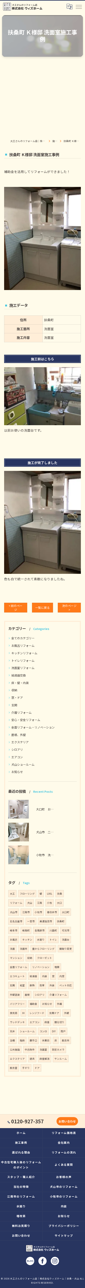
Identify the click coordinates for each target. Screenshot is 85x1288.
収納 (14, 690)
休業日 (46, 1040)
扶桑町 (60, 921)
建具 (32, 1058)
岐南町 (26, 930)
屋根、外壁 (18, 735)
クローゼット (44, 958)
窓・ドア (17, 697)
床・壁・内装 (20, 683)
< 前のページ (15, 608)
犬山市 (13, 912)
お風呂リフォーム (22, 645)
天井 (12, 1031)
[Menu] (78, 6)
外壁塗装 (15, 994)
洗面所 (23, 948)
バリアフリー (17, 1003)
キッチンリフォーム (24, 653)
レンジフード (37, 1013)
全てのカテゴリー (22, 638)
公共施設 (15, 1049)
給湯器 (33, 976)
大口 (59, 902)
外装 (52, 985)
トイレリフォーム (22, 660)
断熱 (32, 985)
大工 (12, 893)
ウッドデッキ (17, 1022)
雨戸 (63, 1031)
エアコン (17, 757)
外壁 (66, 1013)
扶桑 (59, 893)
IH (23, 1013)
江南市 (26, 912)
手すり (26, 1067)
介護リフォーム (21, 712)
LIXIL (49, 893)
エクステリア (20, 742)
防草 (42, 985)
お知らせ (17, 772)
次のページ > (69, 608)
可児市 (65, 930)
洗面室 (43, 1049)
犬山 (29, 902)
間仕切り (59, 1022)
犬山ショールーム (22, 764)
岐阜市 (13, 930)
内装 (44, 976)
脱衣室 (13, 1067)
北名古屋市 (16, 921)
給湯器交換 (18, 675)
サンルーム (60, 1058)
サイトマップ (64, 1235)
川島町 (53, 930)
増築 (56, 967)
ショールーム (27, 1031)
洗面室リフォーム (22, 668)
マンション (16, 958)
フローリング (27, 893)
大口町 (65, 912)
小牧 (49, 902)
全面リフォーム (18, 967)
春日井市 (52, 912)
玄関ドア (54, 1013)
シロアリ (17, 749)
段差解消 (45, 1058)
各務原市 (40, 930)
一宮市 (31, 921)
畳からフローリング (43, 948)
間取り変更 (65, 948)
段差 (47, 1022)
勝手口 (33, 1040)
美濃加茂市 (46, 921)
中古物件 (30, 1049)
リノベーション (41, 967)
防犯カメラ (58, 1049)
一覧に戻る (42, 607)
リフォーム (16, 902)
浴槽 (12, 1040)
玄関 (14, 705)
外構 (59, 1003)
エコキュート (17, 976)
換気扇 (13, 1013)
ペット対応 (65, 985)
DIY (54, 1031)
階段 (22, 1040)
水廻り (41, 939)
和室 (22, 985)
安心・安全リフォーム (25, 720)
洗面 (12, 948)
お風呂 (13, 939)
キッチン (27, 939)
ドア (37, 1067)
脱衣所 (65, 1040)
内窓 (61, 976)
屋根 (27, 994)
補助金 (33, 1003)
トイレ (53, 939)
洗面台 (65, 939)
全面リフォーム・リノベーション (33, 727)
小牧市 (38, 912)
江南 (39, 902)
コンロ (43, 1031)
